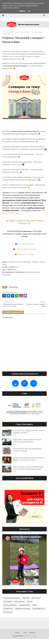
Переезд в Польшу (24, 605)
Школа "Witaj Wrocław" (25, 244)
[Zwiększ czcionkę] (24, 383)
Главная (17, 632)
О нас (25, 632)
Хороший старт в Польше (22, 608)
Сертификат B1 (7, 608)
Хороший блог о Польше (29, 636)
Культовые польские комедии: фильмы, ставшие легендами (27, 450)
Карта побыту (36, 598)
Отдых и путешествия (9, 605)
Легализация (7, 601)
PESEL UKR (26, 598)
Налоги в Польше (19, 601)
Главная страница (7, 32)
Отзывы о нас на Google (25, 254)
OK (29, 11)
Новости (29, 601)
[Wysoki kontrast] (15, 383)
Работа (35, 605)
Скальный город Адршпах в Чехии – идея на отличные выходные (28, 431)
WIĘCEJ (23, 11)
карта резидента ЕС (39, 608)
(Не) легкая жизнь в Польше (11, 598)
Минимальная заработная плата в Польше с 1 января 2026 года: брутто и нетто (29, 459)
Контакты (32, 632)
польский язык (19, 32)
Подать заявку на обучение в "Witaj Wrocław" (26, 222)
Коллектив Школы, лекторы (25, 249)
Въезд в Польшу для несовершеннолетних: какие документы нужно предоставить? (28, 468)
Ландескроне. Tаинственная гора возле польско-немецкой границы (27, 441)
